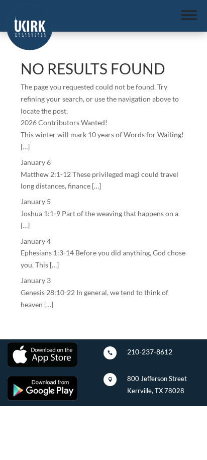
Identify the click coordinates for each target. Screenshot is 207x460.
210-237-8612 (149, 351)
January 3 (36, 280)
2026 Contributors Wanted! (64, 122)
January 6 (36, 162)
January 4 (36, 241)
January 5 (36, 201)
